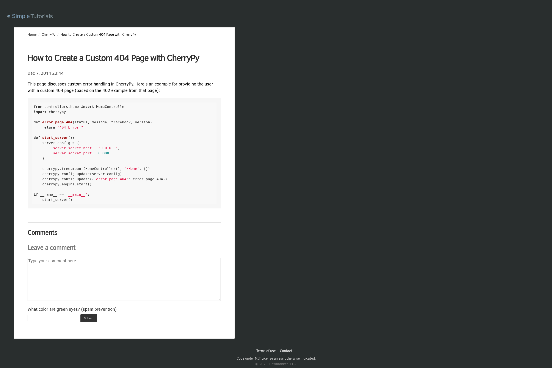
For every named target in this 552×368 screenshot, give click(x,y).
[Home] (279, 17)
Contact (286, 351)
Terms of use (266, 351)
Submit (89, 318)
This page (37, 84)
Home (32, 34)
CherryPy (48, 34)
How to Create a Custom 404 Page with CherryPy (113, 58)
